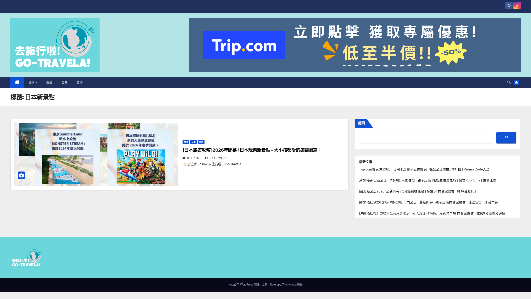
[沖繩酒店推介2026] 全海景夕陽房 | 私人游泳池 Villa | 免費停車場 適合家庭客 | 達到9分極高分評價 (432, 213)
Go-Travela (218, 158)
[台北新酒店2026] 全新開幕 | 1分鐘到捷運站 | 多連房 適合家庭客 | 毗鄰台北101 (417, 191)
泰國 (49, 82)
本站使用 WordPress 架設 (245, 284)
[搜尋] (506, 137)
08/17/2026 (194, 158)
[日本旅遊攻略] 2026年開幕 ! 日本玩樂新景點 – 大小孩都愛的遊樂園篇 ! (251, 150)
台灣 (64, 82)
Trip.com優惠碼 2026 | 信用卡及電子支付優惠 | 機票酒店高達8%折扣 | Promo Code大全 (424, 169)
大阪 (186, 142)
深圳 (80, 82)
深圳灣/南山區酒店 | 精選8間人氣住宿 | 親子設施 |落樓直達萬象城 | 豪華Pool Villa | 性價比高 (427, 180)
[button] (509, 82)
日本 (31, 82)
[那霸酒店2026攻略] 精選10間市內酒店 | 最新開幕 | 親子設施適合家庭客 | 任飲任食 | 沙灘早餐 (428, 202)
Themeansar (289, 284)
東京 (201, 142)
